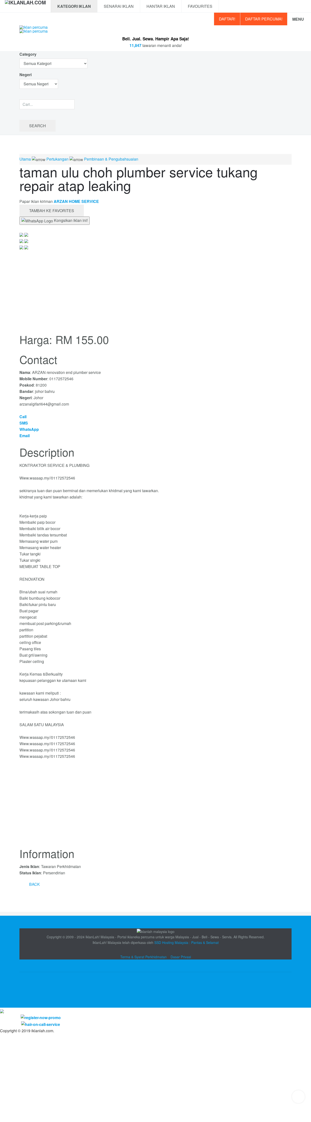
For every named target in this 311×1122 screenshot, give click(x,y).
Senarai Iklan (119, 6)
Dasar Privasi (181, 956)
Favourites (200, 6)
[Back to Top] (298, 1096)
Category (27, 54)
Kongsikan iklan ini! (70, 220)
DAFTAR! (227, 19)
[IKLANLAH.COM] (25, 6)
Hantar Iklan (161, 6)
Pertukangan (57, 159)
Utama (25, 159)
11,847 (135, 45)
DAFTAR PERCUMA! (263, 19)
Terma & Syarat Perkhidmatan (143, 956)
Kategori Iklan (74, 6)
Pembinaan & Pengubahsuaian (111, 159)
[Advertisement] (155, 806)
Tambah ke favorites (51, 210)
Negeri (26, 74)
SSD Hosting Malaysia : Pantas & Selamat (186, 942)
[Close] (2, 1010)
